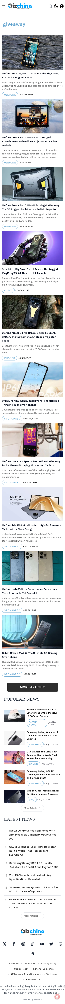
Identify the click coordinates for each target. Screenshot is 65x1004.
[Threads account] (60, 944)
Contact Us (30, 963)
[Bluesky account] (51, 944)
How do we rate (34, 979)
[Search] (50, 6)
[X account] (4, 944)
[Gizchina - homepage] (19, 6)
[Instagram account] (23, 944)
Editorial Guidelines (43, 968)
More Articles (32, 687)
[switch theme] (56, 6)
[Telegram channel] (32, 953)
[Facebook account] (14, 944)
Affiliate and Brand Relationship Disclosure (34, 974)
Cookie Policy (21, 968)
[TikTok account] (32, 944)
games (33, 763)
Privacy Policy (48, 963)
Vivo (31, 799)
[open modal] (62, 6)
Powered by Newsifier (32, 999)
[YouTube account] (42, 944)
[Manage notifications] (57, 996)
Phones (9, 358)
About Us (14, 963)
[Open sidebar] (3, 6)
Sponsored (12, 418)
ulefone (10, 94)
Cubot (8, 290)
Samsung (35, 744)
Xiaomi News (33, 723)
